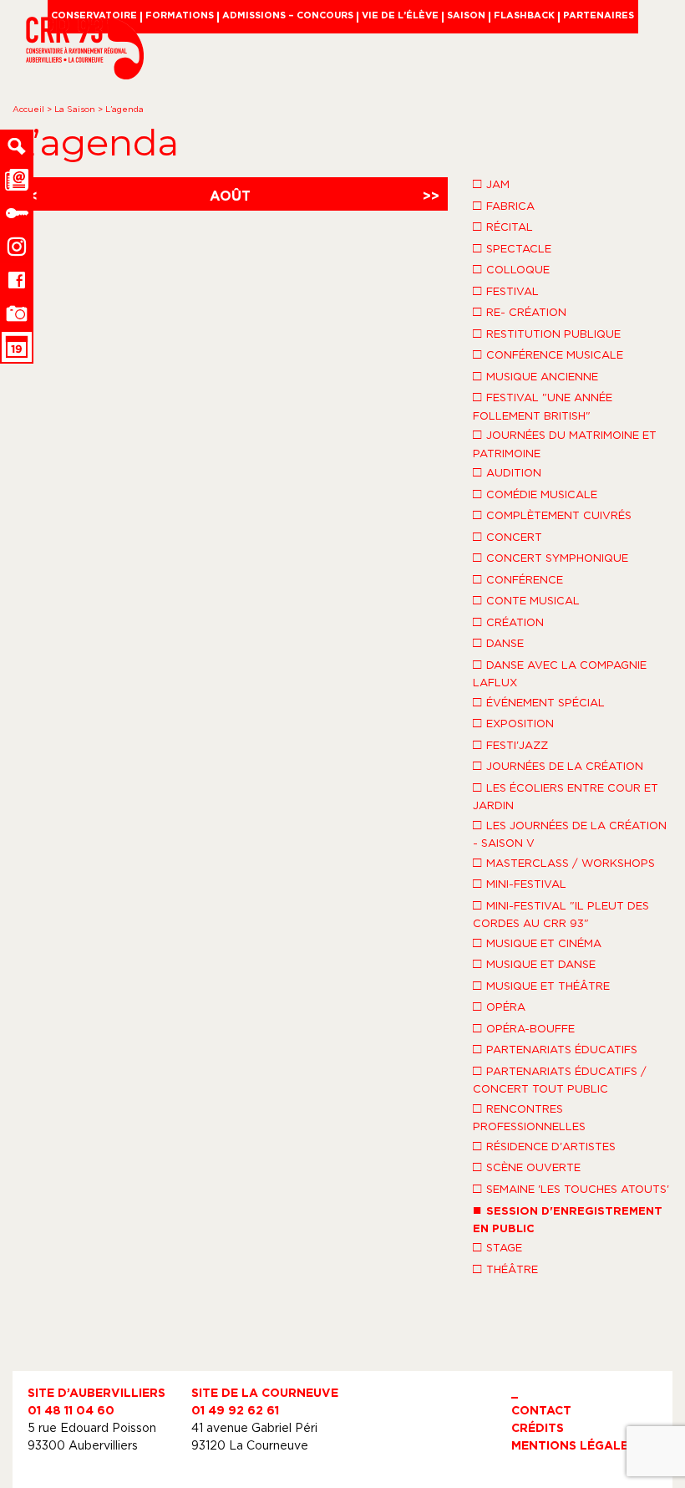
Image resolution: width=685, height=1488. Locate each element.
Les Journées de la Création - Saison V (570, 833)
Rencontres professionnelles (529, 1116)
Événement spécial (539, 701)
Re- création (519, 310)
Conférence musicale (548, 353)
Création (508, 621)
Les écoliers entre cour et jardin (565, 795)
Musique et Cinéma (537, 942)
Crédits (537, 1427)
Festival (506, 290)
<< (29, 195)
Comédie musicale (535, 493)
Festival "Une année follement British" (542, 405)
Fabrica (504, 204)
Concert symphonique (550, 556)
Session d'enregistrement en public (567, 1217)
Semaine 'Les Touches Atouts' (571, 1187)
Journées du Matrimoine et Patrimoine (565, 442)
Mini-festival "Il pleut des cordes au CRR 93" (561, 913)
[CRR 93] (85, 74)
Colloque (511, 268)
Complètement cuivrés (552, 514)
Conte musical (526, 599)
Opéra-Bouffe (524, 1027)
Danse (498, 642)
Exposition (513, 722)
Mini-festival (519, 882)
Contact (541, 1410)
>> (431, 195)
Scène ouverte (527, 1166)
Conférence (518, 578)
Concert (507, 535)
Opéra (499, 1005)
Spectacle (512, 247)
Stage (497, 1246)
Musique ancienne (535, 375)
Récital (503, 225)
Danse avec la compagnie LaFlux (560, 672)
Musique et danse (534, 963)
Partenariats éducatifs (555, 1048)
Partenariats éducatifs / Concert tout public (560, 1078)
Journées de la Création (558, 764)
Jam (491, 183)
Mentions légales (573, 1445)
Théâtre (505, 1268)
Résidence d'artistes (544, 1145)
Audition (507, 471)
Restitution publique (547, 332)
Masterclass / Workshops (564, 861)
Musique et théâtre (541, 984)
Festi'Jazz (510, 744)
